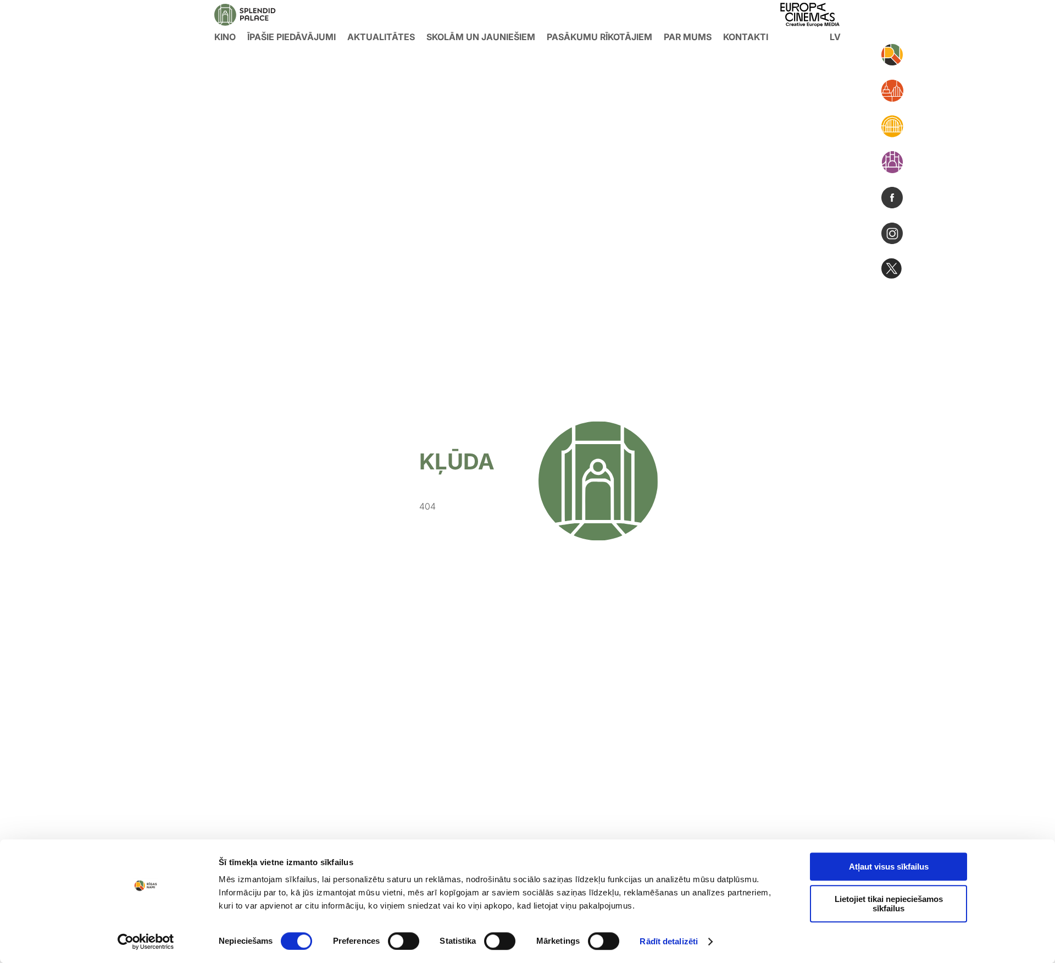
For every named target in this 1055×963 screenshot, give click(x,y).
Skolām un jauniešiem (480, 36)
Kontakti (745, 36)
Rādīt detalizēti (669, 941)
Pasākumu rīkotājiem (599, 36)
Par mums (688, 36)
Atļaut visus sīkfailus (889, 866)
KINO (225, 36)
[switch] (403, 941)
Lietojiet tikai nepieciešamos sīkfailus (889, 903)
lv (835, 36)
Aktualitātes (381, 36)
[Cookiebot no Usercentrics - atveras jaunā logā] (146, 941)
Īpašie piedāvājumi (291, 36)
